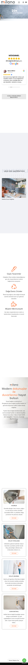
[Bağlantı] (8, 2)
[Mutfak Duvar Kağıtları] (14, 189)
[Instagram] (23, 2)
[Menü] (19, 2)
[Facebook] (26, 2)
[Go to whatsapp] (24, 660)
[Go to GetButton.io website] (24, 663)
